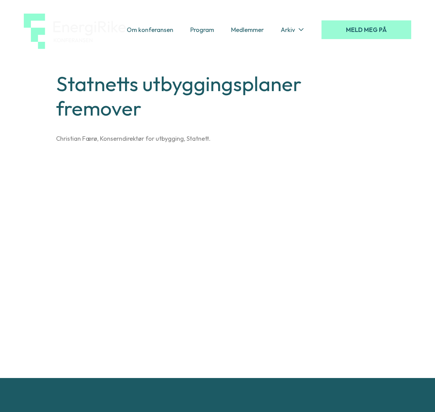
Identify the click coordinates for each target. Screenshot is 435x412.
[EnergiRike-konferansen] (75, 30)
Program (202, 30)
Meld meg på (366, 30)
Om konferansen (150, 30)
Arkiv (288, 30)
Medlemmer (247, 30)
